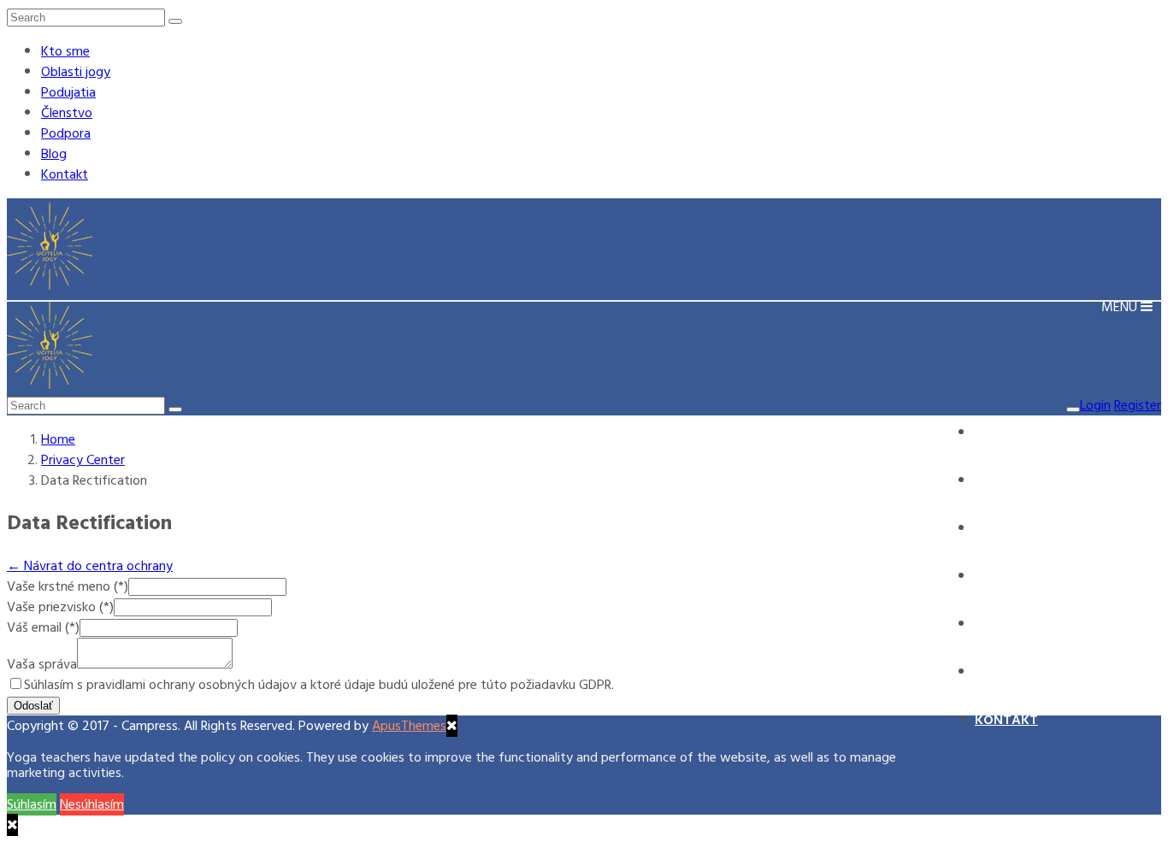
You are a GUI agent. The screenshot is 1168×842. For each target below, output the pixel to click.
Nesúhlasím (92, 804)
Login (1095, 405)
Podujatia (68, 92)
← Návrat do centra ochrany (90, 566)
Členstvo (66, 113)
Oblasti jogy (75, 72)
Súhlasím (31, 804)
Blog (54, 154)
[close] (12, 825)
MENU (1121, 307)
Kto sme (65, 51)
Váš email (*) (43, 627)
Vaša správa (42, 664)
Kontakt (64, 174)
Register (1137, 405)
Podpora (66, 133)
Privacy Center (83, 460)
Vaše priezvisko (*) (60, 607)
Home (58, 439)
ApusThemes (409, 726)
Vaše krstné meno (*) (67, 586)
